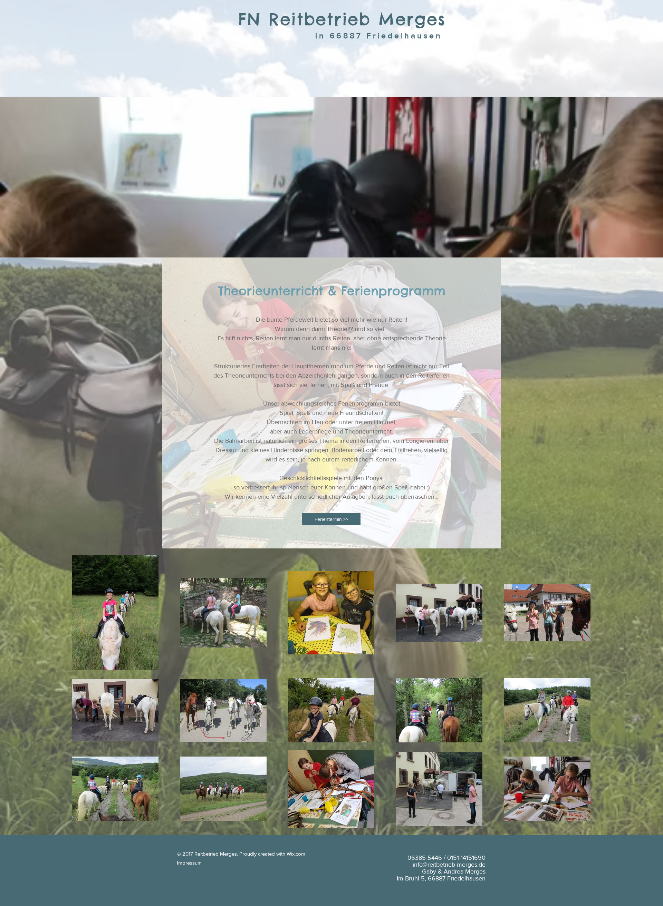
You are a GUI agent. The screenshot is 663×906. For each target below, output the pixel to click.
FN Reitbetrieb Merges (342, 19)
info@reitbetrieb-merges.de (449, 864)
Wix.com (296, 854)
